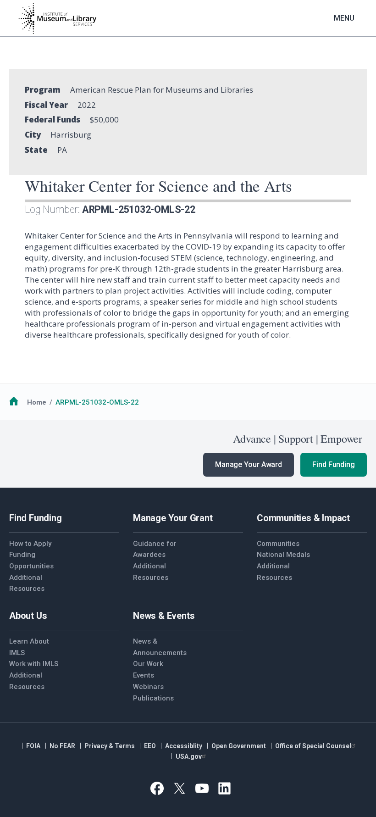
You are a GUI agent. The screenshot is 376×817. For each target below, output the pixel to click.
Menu (344, 18)
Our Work (148, 664)
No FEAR (62, 746)
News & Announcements (160, 647)
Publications (153, 698)
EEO (150, 746)
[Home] (57, 18)
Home (36, 402)
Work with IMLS (33, 664)
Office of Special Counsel (313, 746)
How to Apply (30, 543)
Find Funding (333, 464)
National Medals (283, 554)
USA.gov (189, 756)
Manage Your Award (248, 464)
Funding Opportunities (31, 560)
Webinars (148, 687)
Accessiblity (183, 746)
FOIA (33, 746)
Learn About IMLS (29, 647)
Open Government (238, 746)
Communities (278, 543)
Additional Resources (26, 583)
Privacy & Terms (109, 746)
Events (143, 675)
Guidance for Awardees (155, 549)
